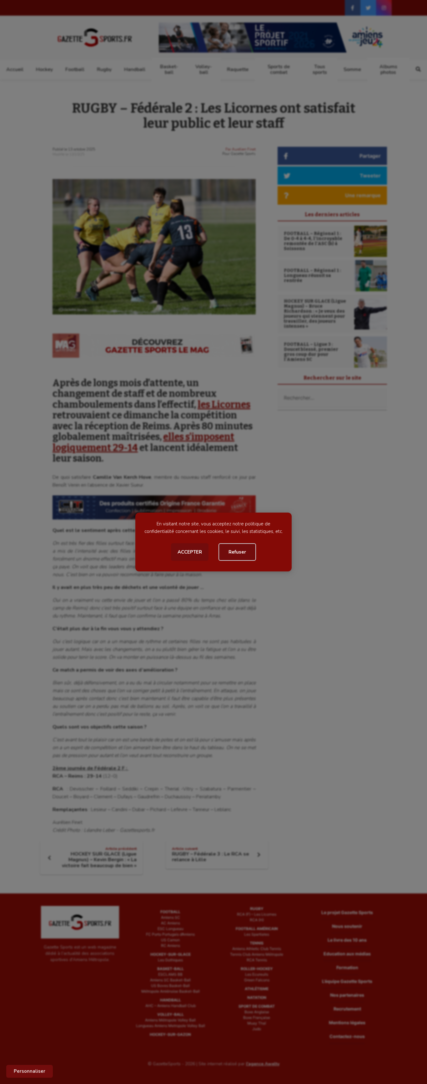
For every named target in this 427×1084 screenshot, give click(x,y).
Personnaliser (29, 1071)
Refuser (237, 552)
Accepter (190, 552)
